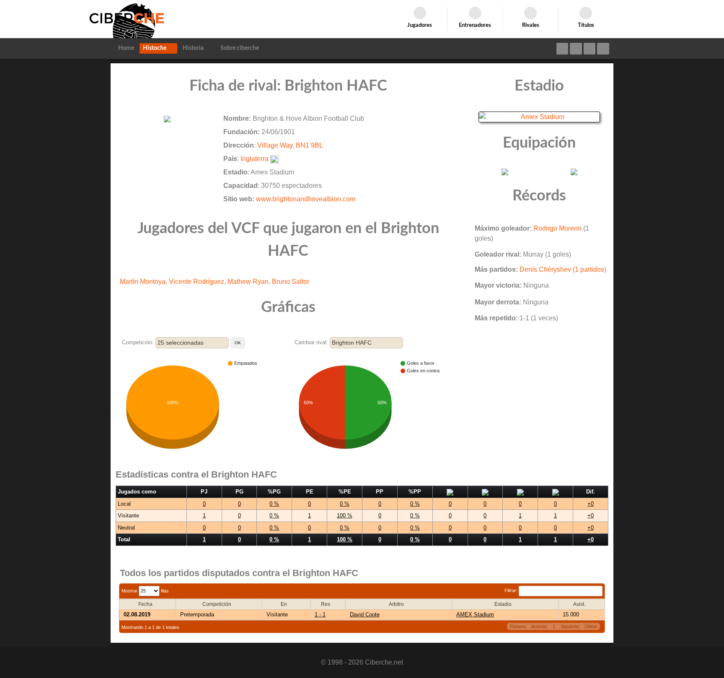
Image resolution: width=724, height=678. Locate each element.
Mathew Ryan (248, 281)
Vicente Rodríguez (196, 281)
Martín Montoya (142, 281)
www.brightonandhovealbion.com (305, 199)
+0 (590, 504)
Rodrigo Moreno (557, 228)
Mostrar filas (145, 590)
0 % (274, 504)
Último (590, 626)
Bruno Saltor (290, 281)
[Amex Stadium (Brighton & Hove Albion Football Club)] (539, 116)
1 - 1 (320, 614)
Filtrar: (511, 590)
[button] (237, 342)
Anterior (539, 626)
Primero (518, 626)
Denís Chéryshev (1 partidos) (563, 269)
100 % (344, 515)
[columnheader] (147, 604)
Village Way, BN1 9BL (290, 145)
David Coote (365, 614)
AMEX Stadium (475, 614)
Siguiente (570, 626)
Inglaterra (254, 158)
